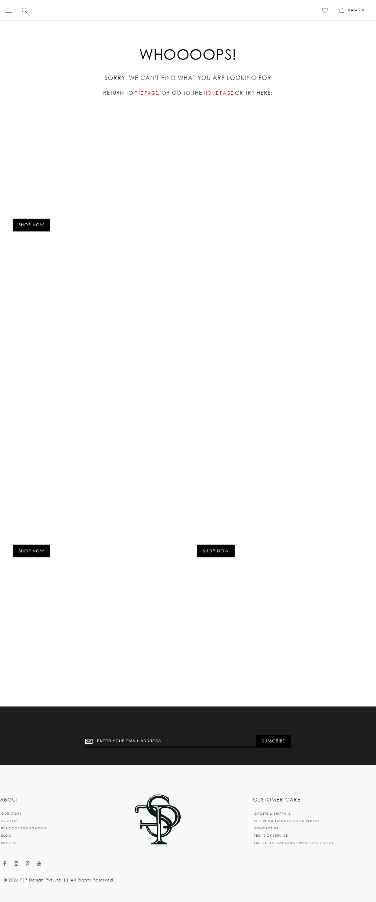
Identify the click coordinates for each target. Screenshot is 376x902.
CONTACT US (266, 828)
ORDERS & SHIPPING (272, 813)
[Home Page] (158, 820)
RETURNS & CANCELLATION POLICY (286, 820)
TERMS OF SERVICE (271, 835)
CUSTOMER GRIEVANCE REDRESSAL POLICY (294, 842)
